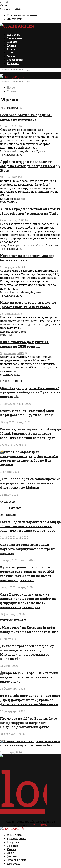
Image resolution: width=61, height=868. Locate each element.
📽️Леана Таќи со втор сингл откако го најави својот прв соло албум (30, 743)
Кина (7, 374)
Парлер (20, 198)
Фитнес (12, 56)
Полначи (51, 245)
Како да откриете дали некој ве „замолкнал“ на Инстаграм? (28, 304)
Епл (2, 198)
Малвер (25, 292)
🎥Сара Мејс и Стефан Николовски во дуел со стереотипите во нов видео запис (29, 677)
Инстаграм (8, 331)
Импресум (14, 19)
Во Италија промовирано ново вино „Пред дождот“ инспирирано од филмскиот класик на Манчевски (30, 699)
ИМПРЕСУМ (39, 825)
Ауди (4, 245)
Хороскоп (13, 63)
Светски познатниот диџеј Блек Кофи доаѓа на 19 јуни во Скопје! (27, 412)
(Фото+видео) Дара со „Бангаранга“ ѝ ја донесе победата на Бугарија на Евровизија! (30, 392)
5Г (1, 151)
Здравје (11, 45)
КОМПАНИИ (9, 202)
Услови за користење (22, 15)
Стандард (14, 508)
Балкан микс (15, 38)
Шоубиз (12, 41)
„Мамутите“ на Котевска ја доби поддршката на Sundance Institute (29, 629)
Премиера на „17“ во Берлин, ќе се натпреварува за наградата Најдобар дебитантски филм (28, 722)
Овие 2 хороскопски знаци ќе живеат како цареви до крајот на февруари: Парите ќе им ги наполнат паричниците (28, 600)
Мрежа (40, 151)
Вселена (9, 151)
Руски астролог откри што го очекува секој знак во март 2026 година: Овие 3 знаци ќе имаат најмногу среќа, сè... (27, 573)
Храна (11, 49)
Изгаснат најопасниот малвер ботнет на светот (27, 257)
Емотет (15, 292)
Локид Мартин (25, 151)
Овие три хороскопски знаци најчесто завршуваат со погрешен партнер (29, 548)
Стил (10, 52)
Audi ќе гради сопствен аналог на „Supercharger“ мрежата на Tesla (30, 211)
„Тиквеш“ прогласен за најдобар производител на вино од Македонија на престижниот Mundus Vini (27, 652)
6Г (1, 374)
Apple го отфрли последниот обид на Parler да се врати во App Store (30, 166)
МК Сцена (13, 34)
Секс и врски (15, 59)
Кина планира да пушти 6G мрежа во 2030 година (24, 344)
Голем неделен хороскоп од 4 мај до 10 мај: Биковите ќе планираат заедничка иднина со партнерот (30, 433)
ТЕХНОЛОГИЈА (11, 108)
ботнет (5, 292)
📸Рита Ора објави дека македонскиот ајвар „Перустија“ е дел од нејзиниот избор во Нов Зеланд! (29, 458)
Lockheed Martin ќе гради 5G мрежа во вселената (26, 117)
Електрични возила (22, 245)
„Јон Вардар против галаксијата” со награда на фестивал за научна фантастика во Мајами (30, 483)
